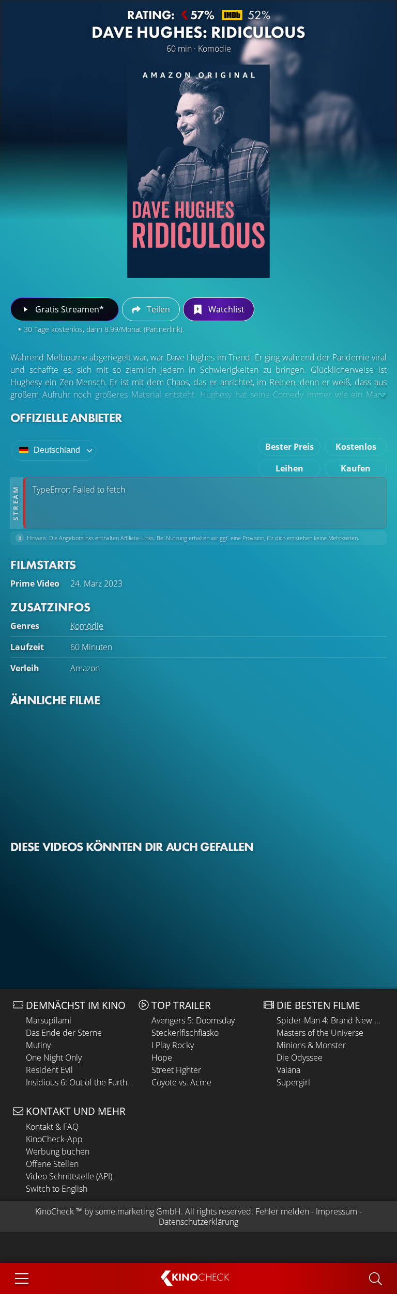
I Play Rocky (172, 1045)
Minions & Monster (311, 1045)
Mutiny (38, 1045)
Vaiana (288, 1070)
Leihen (289, 468)
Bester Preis (289, 446)
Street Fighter (176, 1070)
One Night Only (54, 1057)
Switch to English (56, 1188)
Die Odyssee (300, 1057)
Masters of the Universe (320, 1033)
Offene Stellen (52, 1164)
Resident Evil (49, 1070)
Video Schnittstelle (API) (69, 1176)
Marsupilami (48, 1020)
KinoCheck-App (54, 1139)
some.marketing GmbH (138, 1211)
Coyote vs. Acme (181, 1082)
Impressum (336, 1211)
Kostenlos (355, 446)
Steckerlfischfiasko (185, 1033)
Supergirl (293, 1082)
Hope (161, 1057)
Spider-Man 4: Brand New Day (330, 1020)
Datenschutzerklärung (198, 1221)
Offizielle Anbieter (66, 417)
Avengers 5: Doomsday (193, 1020)
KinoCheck (54, 1211)
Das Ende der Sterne (64, 1033)
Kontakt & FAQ (52, 1127)
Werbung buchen (57, 1151)
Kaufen (356, 468)
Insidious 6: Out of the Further (79, 1082)
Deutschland (57, 450)
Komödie (86, 626)
